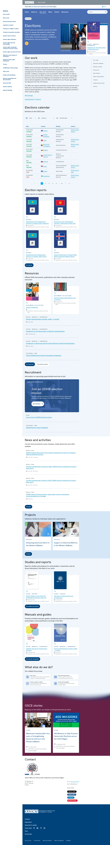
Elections (5, 10)
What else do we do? (98, 83)
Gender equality (7, 86)
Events (56, 12)
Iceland (45, 171)
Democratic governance (9, 21)
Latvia (45, 140)
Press (26, 831)
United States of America (47, 156)
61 (62, 183)
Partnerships (28, 834)
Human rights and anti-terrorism (12, 52)
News (50, 12)
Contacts (27, 819)
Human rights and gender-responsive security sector (10, 47)
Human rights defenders (9, 39)
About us (34, 12)
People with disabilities (9, 75)
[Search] (106, 12)
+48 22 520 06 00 (75, 781)
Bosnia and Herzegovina (46, 145)
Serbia (45, 166)
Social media (28, 828)
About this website (47, 840)
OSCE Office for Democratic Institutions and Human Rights (40, 6)
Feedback (68, 840)
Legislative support (8, 25)
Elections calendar (98, 63)
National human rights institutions (9, 60)
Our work (43, 12)
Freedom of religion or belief (11, 28)
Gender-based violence (9, 36)
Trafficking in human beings (10, 68)
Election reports (97, 66)
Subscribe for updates (31, 825)
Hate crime (6, 71)
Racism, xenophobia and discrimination (9, 79)
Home (27, 12)
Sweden (45, 130)
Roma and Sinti (7, 83)
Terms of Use (28, 840)
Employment (28, 822)
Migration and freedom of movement (10, 55)
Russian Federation (46, 135)
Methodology (29, 95)
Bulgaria (45, 150)
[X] (34, 828)
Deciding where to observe (33, 99)
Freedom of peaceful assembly (11, 32)
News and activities (98, 76)
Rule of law (6, 18)
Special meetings (7, 90)
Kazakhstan (46, 176)
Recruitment (96, 73)
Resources (65, 12)
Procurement (37, 840)
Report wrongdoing (58, 840)
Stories (95, 86)
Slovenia (45, 161)
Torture (5, 64)
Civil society (6, 14)
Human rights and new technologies (9, 43)
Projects (95, 80)
